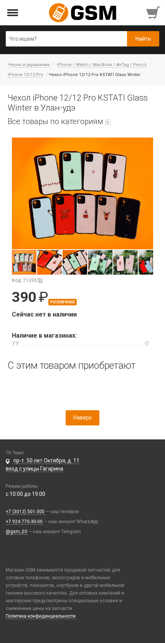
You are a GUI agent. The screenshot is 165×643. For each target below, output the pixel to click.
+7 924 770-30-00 (25, 521)
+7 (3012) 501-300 (26, 511)
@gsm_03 (17, 531)
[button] (82, 193)
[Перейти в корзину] (154, 13)
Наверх (82, 417)
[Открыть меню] (12, 12)
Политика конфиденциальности (41, 616)
